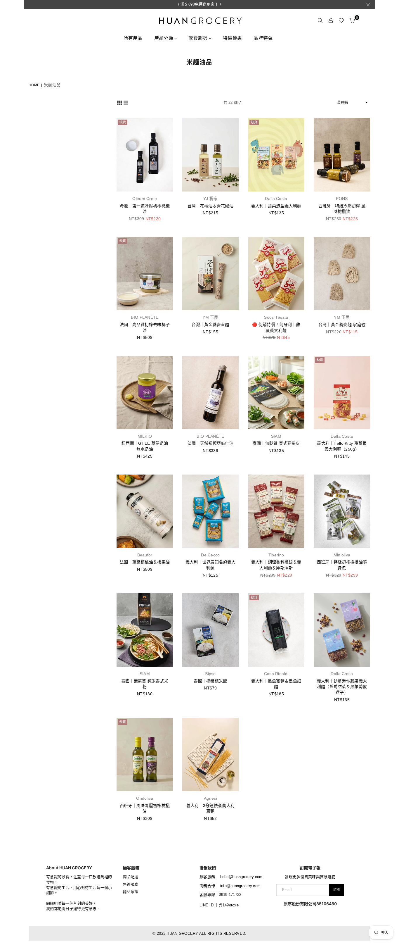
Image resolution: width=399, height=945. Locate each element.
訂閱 (336, 889)
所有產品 (133, 38)
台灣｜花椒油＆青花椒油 (210, 206)
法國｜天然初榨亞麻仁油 (210, 443)
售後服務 (130, 884)
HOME (34, 85)
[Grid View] (119, 102)
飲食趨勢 (198, 38)
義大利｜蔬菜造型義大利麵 (276, 206)
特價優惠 (232, 38)
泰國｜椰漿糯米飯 (210, 681)
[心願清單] (341, 20)
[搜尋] (320, 20)
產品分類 (164, 38)
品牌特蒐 (263, 38)
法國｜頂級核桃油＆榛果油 (145, 562)
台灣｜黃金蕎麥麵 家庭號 (341, 324)
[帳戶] (330, 20)
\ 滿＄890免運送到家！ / (199, 4)
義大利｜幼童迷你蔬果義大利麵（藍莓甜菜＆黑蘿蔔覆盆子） (342, 687)
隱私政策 (130, 891)
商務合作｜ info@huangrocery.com (230, 886)
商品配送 (130, 877)
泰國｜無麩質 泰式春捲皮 (276, 443)
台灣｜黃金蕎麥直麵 (210, 324)
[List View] (126, 102)
